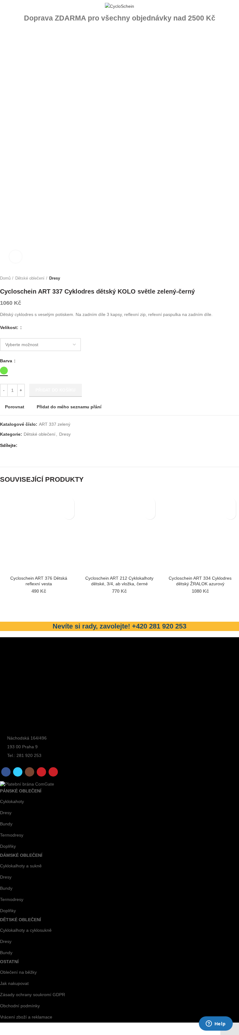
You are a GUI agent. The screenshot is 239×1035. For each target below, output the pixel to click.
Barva (6, 361)
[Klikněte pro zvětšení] (15, 256)
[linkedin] (45, 446)
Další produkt (236, 278)
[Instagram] (29, 772)
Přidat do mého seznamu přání (69, 407)
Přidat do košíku (55, 390)
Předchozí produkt (223, 278)
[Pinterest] (38, 446)
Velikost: (10, 327)
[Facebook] (23, 446)
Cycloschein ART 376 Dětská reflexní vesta (38, 581)
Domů (5, 278)
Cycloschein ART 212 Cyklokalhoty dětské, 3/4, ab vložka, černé (119, 581)
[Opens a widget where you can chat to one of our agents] (216, 1024)
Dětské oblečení (30, 278)
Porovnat (14, 407)
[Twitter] (31, 446)
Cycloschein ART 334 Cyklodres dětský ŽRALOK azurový (200, 581)
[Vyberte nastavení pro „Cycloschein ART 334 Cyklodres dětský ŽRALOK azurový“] (230, 513)
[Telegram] (52, 446)
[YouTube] (41, 772)
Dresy (54, 278)
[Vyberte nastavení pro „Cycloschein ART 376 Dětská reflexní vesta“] (68, 513)
